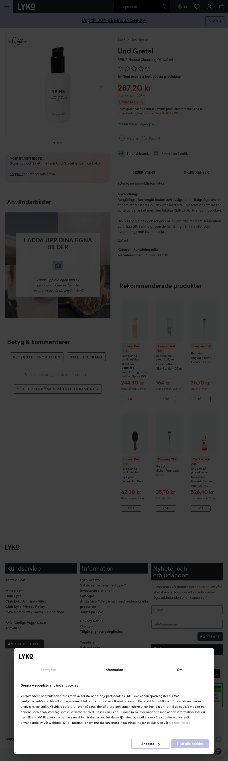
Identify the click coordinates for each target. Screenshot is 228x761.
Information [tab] (114, 670)
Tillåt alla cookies (190, 744)
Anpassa (147, 744)
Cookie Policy (180, 722)
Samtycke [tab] (48, 670)
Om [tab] (179, 670)
